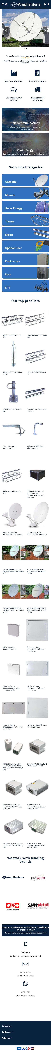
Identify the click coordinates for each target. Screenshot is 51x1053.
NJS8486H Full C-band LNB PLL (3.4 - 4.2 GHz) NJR (37, 765)
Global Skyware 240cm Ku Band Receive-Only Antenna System (37, 610)
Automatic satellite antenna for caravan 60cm (13, 533)
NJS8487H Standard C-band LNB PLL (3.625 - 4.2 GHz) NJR (12, 807)
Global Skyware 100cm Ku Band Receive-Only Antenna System (13, 571)
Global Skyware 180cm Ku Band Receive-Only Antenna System (13, 610)
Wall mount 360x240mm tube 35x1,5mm (36, 447)
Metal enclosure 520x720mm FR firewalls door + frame (36, 688)
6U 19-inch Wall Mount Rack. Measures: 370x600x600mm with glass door (35, 494)
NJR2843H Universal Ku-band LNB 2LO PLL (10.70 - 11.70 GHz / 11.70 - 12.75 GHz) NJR (13, 767)
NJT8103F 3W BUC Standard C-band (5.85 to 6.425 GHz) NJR (13, 846)
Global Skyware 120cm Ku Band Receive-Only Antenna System (37, 571)
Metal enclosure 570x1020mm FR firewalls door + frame (12, 727)
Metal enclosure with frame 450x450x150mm (37, 726)
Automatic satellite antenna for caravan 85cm (37, 533)
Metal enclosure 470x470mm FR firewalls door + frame (36, 649)
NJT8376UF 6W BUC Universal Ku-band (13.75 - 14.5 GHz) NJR (36, 846)
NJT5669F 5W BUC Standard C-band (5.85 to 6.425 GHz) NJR (36, 807)
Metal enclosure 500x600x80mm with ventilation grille (11, 688)
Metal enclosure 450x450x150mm (9, 648)
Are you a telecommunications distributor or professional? (25, 928)
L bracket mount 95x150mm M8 (9, 447)
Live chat (25, 992)
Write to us (25, 972)
